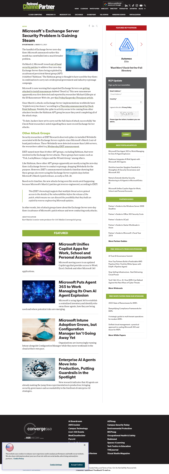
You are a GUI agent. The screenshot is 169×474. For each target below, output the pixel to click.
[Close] (84, 445)
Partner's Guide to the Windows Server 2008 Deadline (126, 207)
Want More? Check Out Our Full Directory (126, 69)
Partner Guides (126, 199)
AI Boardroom (75, 421)
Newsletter (123, 9)
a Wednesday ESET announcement (62, 147)
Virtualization (135, 15)
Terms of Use (107, 468)
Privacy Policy (127, 107)
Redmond (112, 439)
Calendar (84, 9)
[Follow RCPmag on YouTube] (141, 6)
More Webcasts (116, 288)
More (141, 9)
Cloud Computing (35, 15)
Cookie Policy (94, 468)
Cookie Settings (56, 465)
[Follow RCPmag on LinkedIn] (126, 6)
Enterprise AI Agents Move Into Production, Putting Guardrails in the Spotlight (77, 368)
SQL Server (104, 15)
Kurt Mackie (29, 45)
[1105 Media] (34, 438)
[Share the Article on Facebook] (88, 26)
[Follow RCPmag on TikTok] (133, 6)
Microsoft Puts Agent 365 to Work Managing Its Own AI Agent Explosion (126, 152)
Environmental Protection (119, 429)
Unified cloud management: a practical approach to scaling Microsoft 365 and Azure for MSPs (124, 327)
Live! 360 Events (76, 432)
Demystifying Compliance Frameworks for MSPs (125, 310)
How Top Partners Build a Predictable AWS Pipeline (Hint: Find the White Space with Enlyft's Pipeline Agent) (125, 264)
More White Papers (117, 335)
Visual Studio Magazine (118, 454)
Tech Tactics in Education (119, 446)
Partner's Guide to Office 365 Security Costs (126, 214)
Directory (114, 9)
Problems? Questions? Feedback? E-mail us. (93, 470)
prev (111, 44)
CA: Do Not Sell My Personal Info (124, 468)
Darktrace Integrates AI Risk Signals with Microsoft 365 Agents (124, 160)
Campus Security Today (118, 425)
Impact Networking (126, 55)
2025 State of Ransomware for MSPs (123, 303)
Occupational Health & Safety (121, 436)
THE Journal (112, 450)
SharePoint (91, 15)
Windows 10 (51, 15)
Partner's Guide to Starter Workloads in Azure (124, 226)
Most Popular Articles (126, 145)
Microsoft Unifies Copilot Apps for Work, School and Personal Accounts (125, 190)
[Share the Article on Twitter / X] (96, 26)
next (141, 44)
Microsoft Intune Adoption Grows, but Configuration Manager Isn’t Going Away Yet (78, 329)
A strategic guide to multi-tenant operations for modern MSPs (126, 318)
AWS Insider (74, 425)
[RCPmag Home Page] (39, 7)
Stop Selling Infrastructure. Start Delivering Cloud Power (126, 273)
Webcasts (104, 9)
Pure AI (71, 439)
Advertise (133, 9)
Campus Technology (78, 429)
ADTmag (111, 421)
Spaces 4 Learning (116, 443)
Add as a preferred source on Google (114, 4)
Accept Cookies (77, 465)
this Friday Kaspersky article (74, 98)
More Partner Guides (118, 241)
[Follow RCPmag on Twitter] (130, 6)
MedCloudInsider (76, 436)
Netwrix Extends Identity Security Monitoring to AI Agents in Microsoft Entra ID (125, 180)
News (77, 9)
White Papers (94, 9)
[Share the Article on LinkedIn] (92, 26)
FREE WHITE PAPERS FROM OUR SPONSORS (126, 296)
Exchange (79, 15)
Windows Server (118, 15)
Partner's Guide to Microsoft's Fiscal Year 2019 (125, 234)
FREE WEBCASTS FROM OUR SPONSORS (126, 249)
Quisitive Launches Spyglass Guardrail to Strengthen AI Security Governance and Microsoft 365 (124, 170)
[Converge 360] (38, 429)
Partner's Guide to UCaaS (119, 220)
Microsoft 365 (65, 15)
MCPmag (111, 432)
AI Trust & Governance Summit (121, 256)
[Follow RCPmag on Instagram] (137, 6)
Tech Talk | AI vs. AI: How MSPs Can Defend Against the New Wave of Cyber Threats (126, 281)
